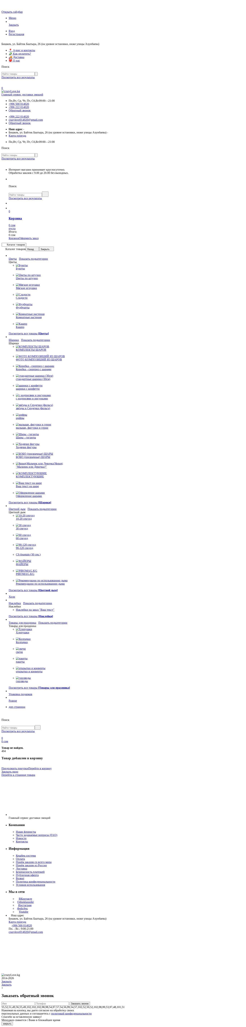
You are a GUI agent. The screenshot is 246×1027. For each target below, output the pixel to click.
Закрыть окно (9, 771)
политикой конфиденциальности (71, 1013)
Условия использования (30, 884)
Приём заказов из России (31, 865)
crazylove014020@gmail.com (26, 119)
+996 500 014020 (19, 103)
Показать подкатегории (33, 258)
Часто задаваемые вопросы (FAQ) (36, 835)
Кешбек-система (26, 855)
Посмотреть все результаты (18, 77)
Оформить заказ (29, 238)
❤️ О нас (14, 60)
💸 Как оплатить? (20, 53)
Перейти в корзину (40, 768)
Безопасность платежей (30, 871)
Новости (21, 838)
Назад (30, 249)
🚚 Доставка (16, 57)
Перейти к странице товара (18, 774)
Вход (12, 30)
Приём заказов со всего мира (34, 862)
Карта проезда (17, 135)
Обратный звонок (20, 110)
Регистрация (16, 34)
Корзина (14, 238)
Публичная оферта (27, 875)
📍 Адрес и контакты (22, 50)
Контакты (22, 841)
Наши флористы (26, 831)
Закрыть (45, 249)
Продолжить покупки (14, 768)
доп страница (17, 706)
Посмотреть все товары (29, 333)
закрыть (7, 1023)
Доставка (21, 868)
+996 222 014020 (19, 107)
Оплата (20, 858)
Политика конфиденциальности (35, 881)
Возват (20, 878)
